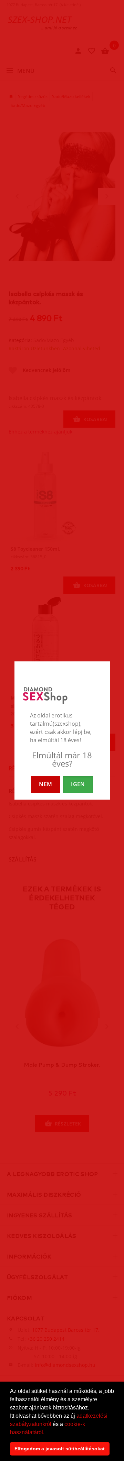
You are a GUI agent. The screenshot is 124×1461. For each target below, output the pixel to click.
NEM (45, 784)
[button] (47, 1433)
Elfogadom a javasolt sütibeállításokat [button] (59, 1448)
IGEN (78, 784)
